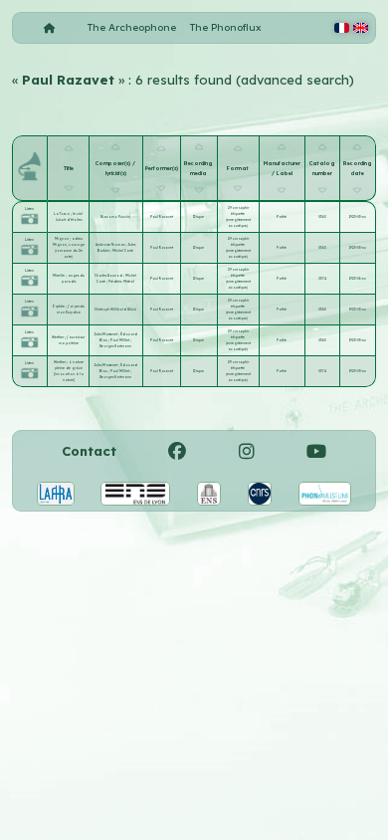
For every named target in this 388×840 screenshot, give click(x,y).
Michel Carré (122, 251)
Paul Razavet (161, 217)
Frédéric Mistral (121, 282)
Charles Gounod (109, 276)
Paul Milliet (120, 340)
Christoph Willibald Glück (115, 310)
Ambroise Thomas (110, 245)
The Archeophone (132, 27)
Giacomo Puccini (115, 217)
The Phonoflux (226, 27)
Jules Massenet (106, 334)
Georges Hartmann (115, 346)
